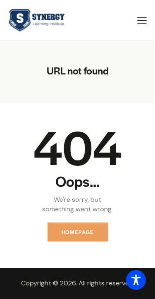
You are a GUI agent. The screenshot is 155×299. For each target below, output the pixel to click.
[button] (142, 20)
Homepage (78, 232)
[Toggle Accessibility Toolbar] (136, 280)
